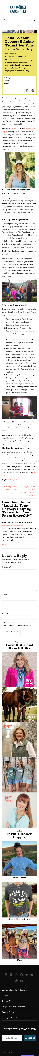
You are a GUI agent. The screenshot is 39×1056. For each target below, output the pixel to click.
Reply (4, 544)
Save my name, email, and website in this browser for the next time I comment (19, 624)
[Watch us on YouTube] (32, 974)
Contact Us (6, 1001)
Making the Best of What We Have (10, 488)
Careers (5, 995)
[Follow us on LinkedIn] (22, 981)
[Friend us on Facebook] (22, 974)
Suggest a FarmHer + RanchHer (15, 989)
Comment (6, 566)
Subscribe (30, 1038)
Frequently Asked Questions (13, 1006)
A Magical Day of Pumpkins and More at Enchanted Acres (27, 491)
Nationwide (15, 128)
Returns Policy (8, 1012)
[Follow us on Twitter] (27, 974)
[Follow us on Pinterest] (16, 981)
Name (5, 594)
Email (4, 603)
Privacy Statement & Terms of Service (17, 1017)
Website (5, 613)
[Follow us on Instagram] (16, 974)
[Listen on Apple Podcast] (6, 974)
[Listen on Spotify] (32, 90)
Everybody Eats (12, 479)
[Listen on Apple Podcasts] (27, 90)
